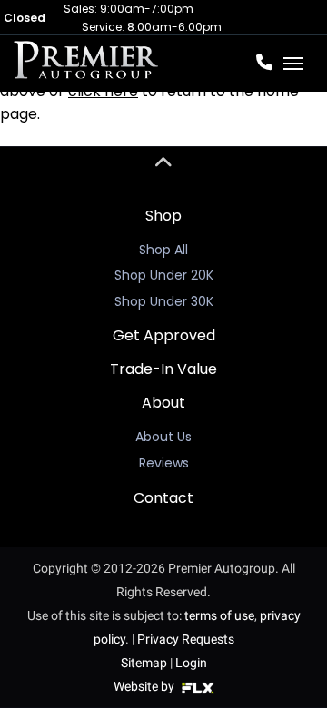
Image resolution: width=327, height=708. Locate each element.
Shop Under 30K (163, 301)
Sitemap (144, 662)
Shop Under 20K (163, 275)
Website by (145, 686)
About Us (163, 437)
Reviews (164, 463)
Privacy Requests (185, 639)
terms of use (219, 615)
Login (191, 662)
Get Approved (164, 335)
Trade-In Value (163, 369)
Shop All (163, 250)
